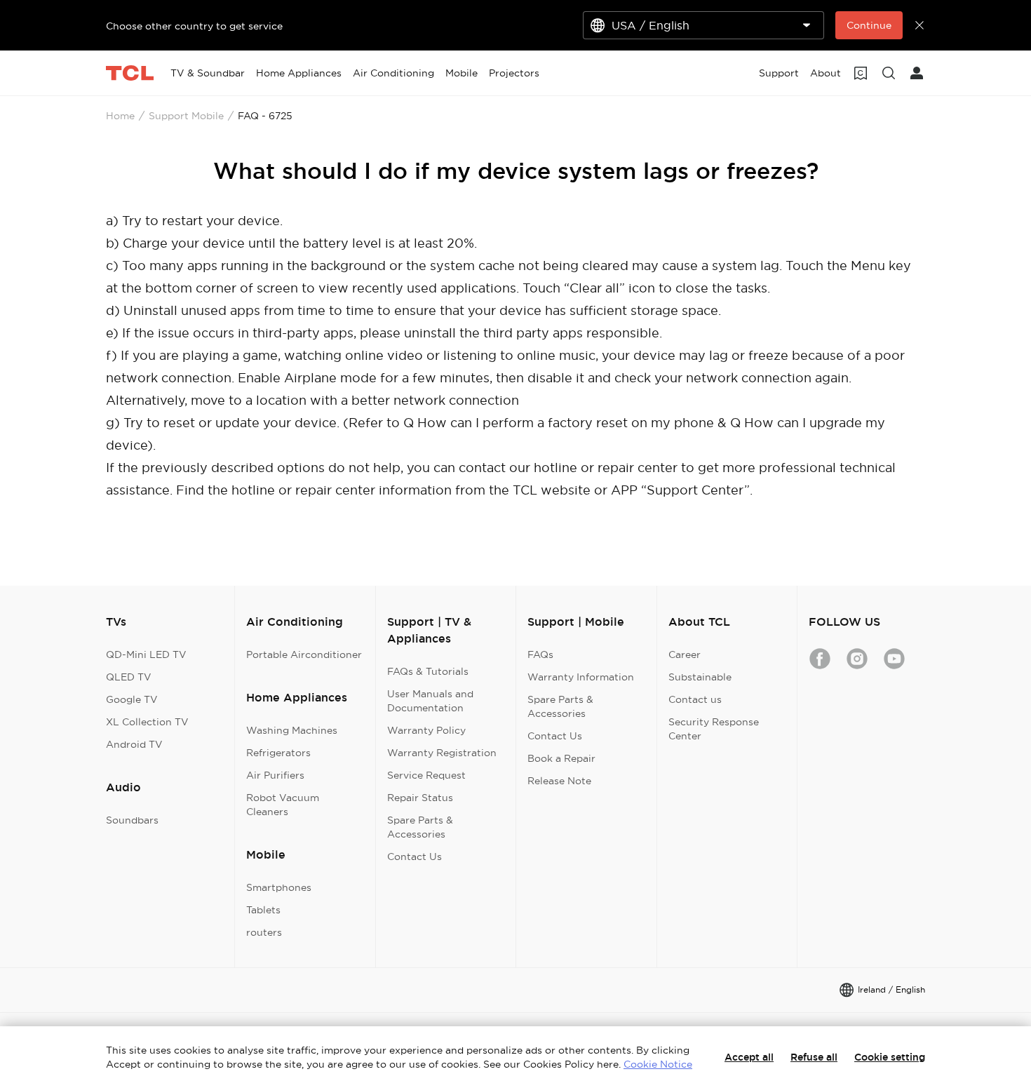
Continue (869, 25)
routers (264, 932)
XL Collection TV (147, 722)
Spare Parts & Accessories (420, 827)
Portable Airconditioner (304, 654)
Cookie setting (889, 1057)
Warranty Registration (442, 752)
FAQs (540, 654)
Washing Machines (291, 730)
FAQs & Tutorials (428, 671)
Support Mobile (186, 115)
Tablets (263, 910)
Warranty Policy (426, 730)
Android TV (134, 744)
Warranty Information (580, 677)
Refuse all (813, 1057)
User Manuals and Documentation (430, 700)
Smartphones (278, 887)
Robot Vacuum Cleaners (282, 804)
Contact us (695, 699)
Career (684, 654)
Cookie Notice (658, 1064)
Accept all (749, 1057)
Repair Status (420, 797)
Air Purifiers (275, 775)
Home (120, 115)
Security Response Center (713, 729)
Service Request (426, 775)
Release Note (559, 780)
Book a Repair (561, 758)
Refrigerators (278, 752)
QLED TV (128, 677)
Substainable (700, 677)
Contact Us (414, 856)
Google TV (132, 699)
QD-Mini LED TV (146, 654)
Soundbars (132, 820)
